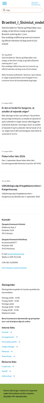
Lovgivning (6, 366)
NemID (5, 371)
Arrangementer (8, 337)
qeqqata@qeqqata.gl (15, 254)
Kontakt (5, 332)
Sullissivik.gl (6, 376)
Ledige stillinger (8, 346)
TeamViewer (7, 356)
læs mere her (21, 396)
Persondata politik (9, 342)
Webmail (5, 351)
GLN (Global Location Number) (14, 268)
